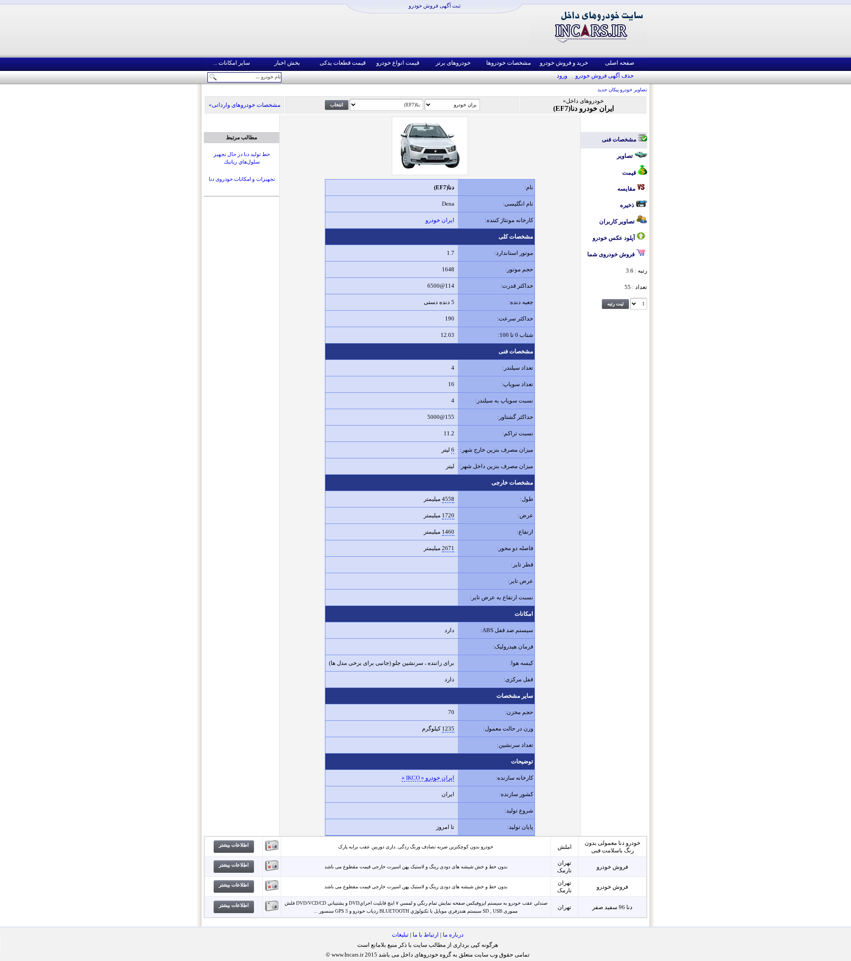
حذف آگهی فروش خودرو (604, 75)
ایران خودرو (440, 220)
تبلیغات (400, 934)
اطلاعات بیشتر (234, 845)
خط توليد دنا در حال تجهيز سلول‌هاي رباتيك (242, 158)
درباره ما (453, 934)
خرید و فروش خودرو (564, 62)
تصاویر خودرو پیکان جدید (622, 89)
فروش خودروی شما (611, 254)
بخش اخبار (287, 62)
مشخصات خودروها (508, 62)
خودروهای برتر (453, 62)
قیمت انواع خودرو (397, 62)
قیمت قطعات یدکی (343, 62)
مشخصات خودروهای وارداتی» (245, 105)
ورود (562, 75)
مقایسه (627, 188)
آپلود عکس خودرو (614, 237)
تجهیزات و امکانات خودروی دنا (242, 179)
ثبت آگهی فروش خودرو (435, 6)
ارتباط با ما (426, 934)
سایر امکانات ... (231, 62)
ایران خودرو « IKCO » (428, 777)
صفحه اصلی (619, 62)
